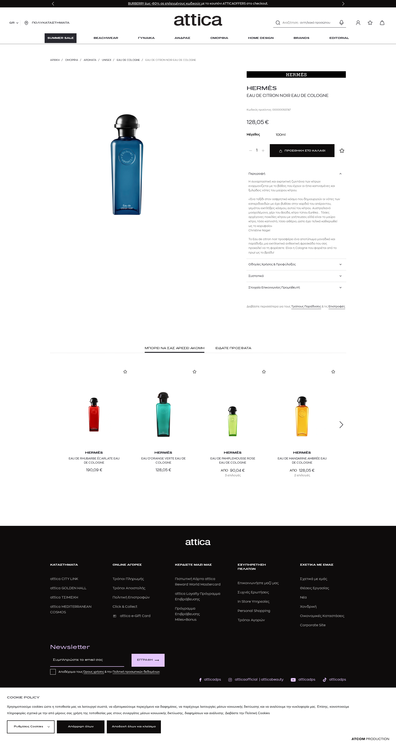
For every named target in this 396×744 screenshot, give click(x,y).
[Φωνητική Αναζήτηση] (341, 22)
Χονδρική (308, 606)
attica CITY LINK (64, 579)
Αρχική (55, 60)
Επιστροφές (336, 306)
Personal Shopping (254, 611)
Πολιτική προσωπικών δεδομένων (136, 671)
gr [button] (12, 23)
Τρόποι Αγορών (251, 620)
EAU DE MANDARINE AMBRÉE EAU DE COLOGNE (302, 460)
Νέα (303, 597)
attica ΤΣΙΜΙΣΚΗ (64, 597)
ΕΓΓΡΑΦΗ (145, 660)
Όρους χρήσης (93, 671)
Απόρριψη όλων (81, 726)
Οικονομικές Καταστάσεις (322, 616)
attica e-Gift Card (135, 616)
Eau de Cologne (128, 60)
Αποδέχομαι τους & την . (109, 671)
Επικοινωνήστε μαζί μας (258, 583)
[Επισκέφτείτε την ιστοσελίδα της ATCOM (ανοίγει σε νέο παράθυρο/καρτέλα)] (370, 739)
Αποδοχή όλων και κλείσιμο (134, 726)
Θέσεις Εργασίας (314, 588)
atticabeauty (270, 679)
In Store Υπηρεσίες (253, 601)
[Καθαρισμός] (333, 22)
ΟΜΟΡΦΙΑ (71, 60)
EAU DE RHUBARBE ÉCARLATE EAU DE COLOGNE (94, 460)
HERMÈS (262, 88)
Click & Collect (125, 606)
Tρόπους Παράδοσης (306, 306)
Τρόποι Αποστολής (129, 588)
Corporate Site (312, 625)
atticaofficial (246, 679)
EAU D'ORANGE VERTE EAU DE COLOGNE (163, 460)
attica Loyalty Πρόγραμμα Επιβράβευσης (197, 596)
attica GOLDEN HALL (68, 588)
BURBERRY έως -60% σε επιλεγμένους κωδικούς (164, 3)
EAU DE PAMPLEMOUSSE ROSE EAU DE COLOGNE (232, 460)
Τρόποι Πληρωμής (128, 579)
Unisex (106, 60)
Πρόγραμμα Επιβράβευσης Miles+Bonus (187, 614)
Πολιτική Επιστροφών (131, 597)
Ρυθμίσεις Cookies (28, 726)
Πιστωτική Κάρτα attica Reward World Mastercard (198, 581)
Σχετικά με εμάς (313, 579)
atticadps (212, 679)
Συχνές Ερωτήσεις (253, 592)
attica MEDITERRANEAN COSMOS (70, 609)
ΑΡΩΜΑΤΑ (90, 60)
